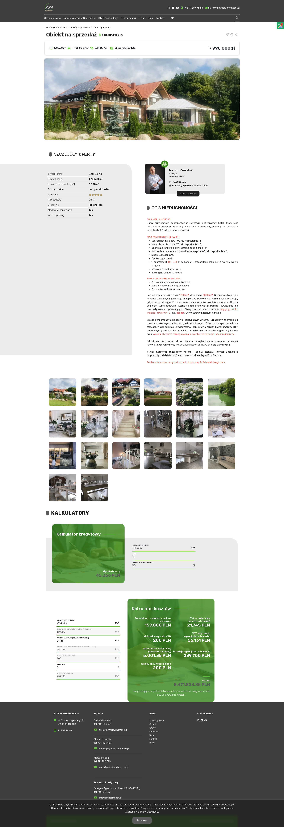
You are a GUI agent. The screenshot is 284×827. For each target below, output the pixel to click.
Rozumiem (142, 820)
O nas (142, 18)
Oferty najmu (128, 18)
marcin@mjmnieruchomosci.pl (190, 185)
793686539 (179, 182)
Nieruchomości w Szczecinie (79, 18)
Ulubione (153, 731)
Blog (150, 18)
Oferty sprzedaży (108, 18)
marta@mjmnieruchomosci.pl (113, 767)
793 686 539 (105, 742)
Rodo (152, 743)
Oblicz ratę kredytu (124, 48)
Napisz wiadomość (188, 194)
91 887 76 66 (65, 730)
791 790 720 (104, 761)
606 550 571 (104, 724)
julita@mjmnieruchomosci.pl (113, 730)
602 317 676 (104, 792)
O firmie (153, 724)
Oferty (152, 728)
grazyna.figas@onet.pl (110, 797)
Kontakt (160, 18)
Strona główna (52, 18)
